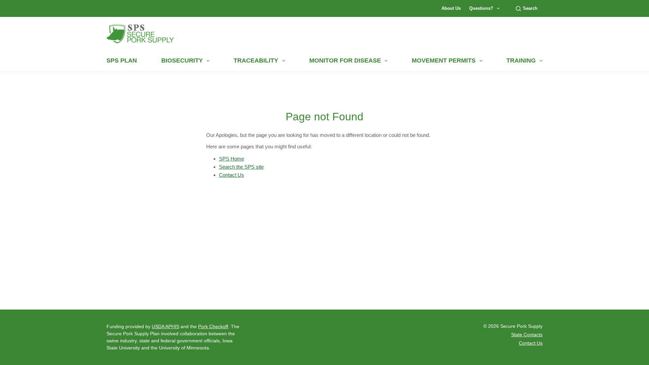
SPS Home (231, 159)
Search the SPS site (241, 167)
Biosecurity (182, 60)
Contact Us (231, 175)
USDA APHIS (165, 326)
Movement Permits (444, 60)
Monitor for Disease (345, 60)
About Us (451, 8)
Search (530, 8)
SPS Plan (121, 60)
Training (521, 60)
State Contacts (527, 334)
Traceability (256, 60)
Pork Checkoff (213, 326)
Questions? (481, 8)
